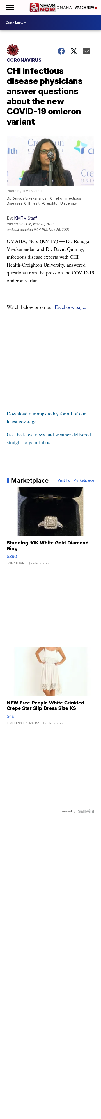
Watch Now (85, 7)
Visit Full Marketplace (76, 480)
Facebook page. (70, 306)
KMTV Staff (25, 218)
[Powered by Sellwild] (86, 811)
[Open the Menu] (9, 7)
